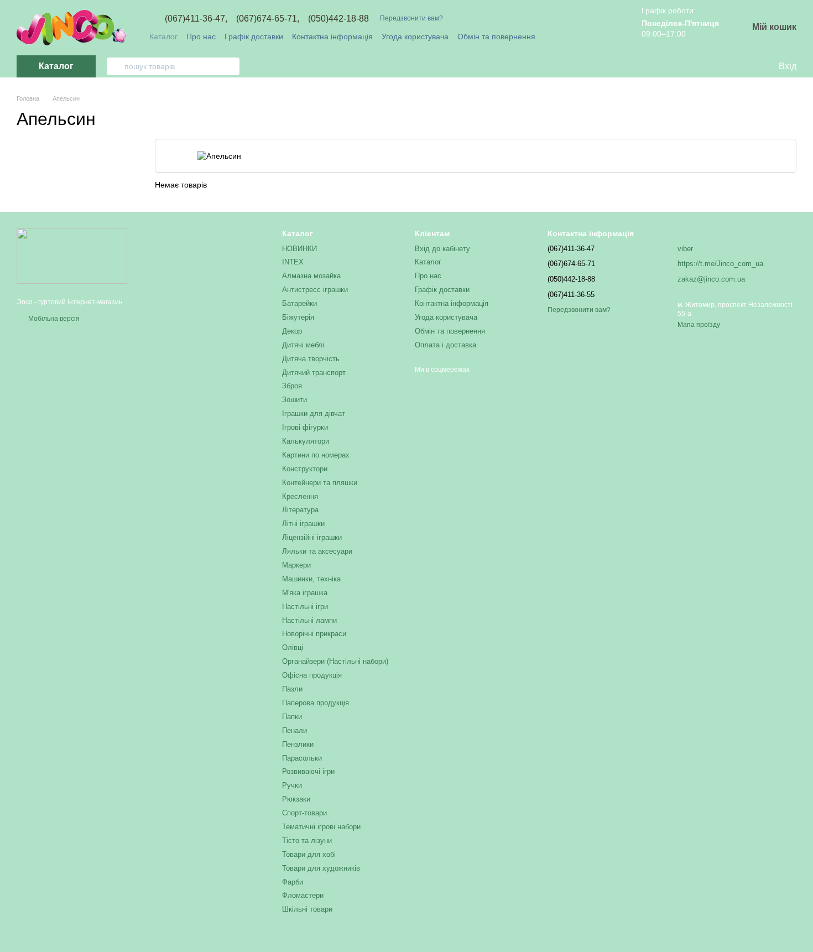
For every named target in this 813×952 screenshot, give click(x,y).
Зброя (292, 386)
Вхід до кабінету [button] (442, 248)
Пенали (294, 730)
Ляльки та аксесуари (317, 551)
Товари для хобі (309, 854)
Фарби (292, 882)
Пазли (292, 689)
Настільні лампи (309, 620)
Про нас (201, 36)
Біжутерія (298, 317)
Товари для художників (321, 868)
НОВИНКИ (299, 248)
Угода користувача (415, 36)
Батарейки (299, 303)
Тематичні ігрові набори (321, 827)
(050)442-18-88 (338, 18)
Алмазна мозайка (311, 276)
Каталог (163, 36)
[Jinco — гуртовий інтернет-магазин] (72, 256)
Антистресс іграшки (315, 289)
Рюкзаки (296, 799)
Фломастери (303, 895)
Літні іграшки (303, 523)
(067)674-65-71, (267, 18)
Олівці (292, 647)
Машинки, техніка (311, 579)
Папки (292, 716)
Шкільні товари (307, 909)
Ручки (292, 785)
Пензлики (298, 744)
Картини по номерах (316, 455)
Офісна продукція (312, 675)
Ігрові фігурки (305, 427)
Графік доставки (254, 36)
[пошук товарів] (115, 66)
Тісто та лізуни (307, 840)
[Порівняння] (724, 66)
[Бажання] (746, 66)
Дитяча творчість (311, 359)
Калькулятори (305, 441)
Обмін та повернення (496, 36)
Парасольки (302, 758)
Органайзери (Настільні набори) (335, 661)
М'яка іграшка (304, 593)
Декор (292, 331)
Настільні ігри (305, 606)
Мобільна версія (53, 318)
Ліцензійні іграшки (312, 537)
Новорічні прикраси (314, 634)
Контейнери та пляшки (319, 482)
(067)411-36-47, (196, 18)
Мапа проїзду (699, 325)
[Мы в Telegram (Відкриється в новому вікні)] (601, 36)
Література (300, 510)
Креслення (300, 496)
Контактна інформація (332, 36)
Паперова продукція (315, 703)
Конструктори (304, 469)
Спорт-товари (304, 813)
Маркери (296, 565)
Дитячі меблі (303, 345)
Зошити (294, 400)
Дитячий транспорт (314, 372)
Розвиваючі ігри (308, 771)
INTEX (293, 262)
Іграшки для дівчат (313, 413)
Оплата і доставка (445, 345)
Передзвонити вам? (411, 18)
